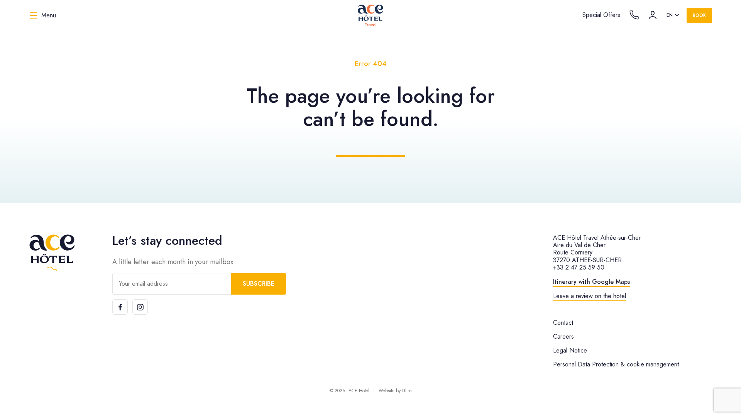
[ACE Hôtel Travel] (370, 15)
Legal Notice (570, 350)
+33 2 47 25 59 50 (578, 267)
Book (699, 15)
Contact (563, 322)
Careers (563, 336)
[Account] (652, 15)
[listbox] (673, 15)
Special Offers (601, 14)
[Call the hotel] (634, 15)
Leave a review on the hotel (589, 296)
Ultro (406, 390)
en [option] (670, 15)
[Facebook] (120, 307)
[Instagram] (140, 307)
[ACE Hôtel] (52, 252)
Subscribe (258, 283)
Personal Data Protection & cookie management (616, 364)
